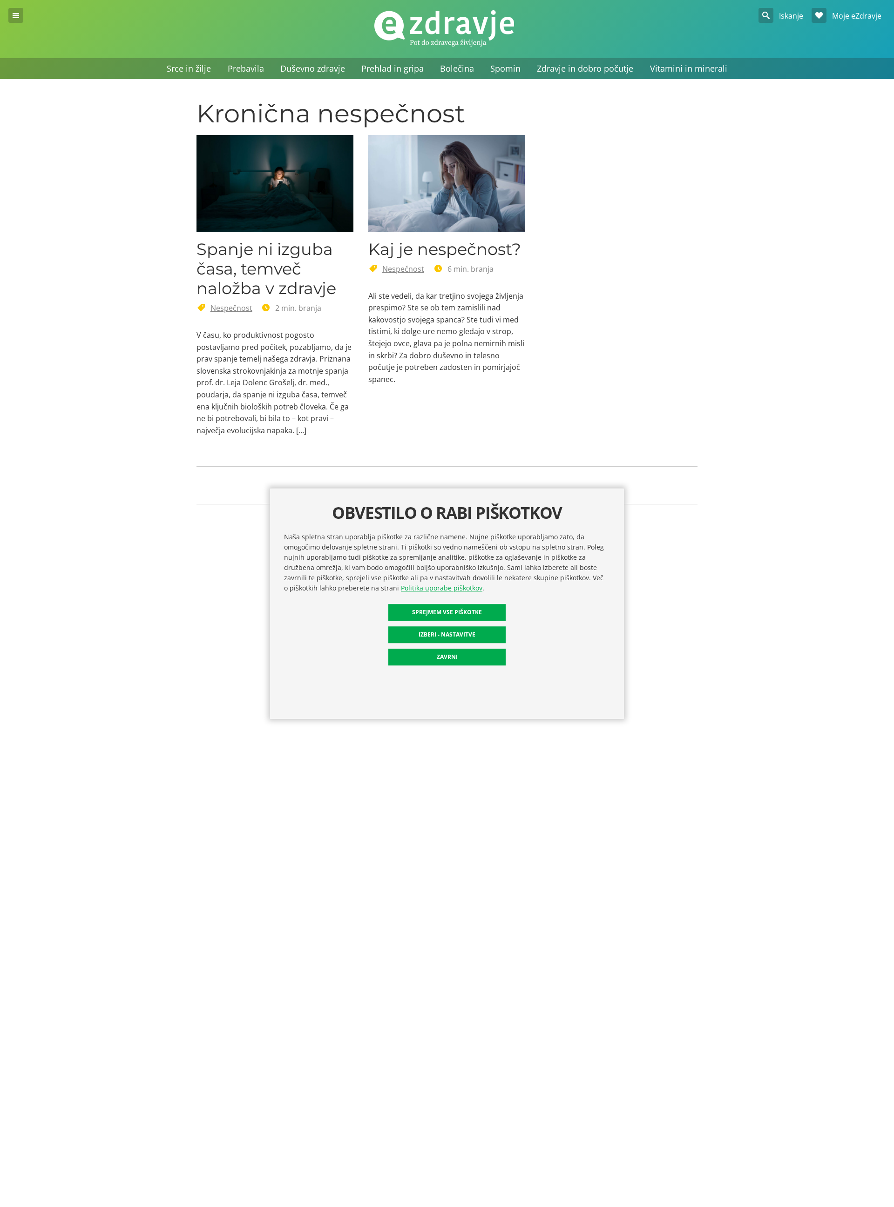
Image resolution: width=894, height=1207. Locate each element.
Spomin (505, 68)
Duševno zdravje (312, 68)
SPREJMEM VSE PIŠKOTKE (447, 612)
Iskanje (790, 16)
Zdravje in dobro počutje (585, 68)
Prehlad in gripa (392, 68)
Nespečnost (231, 308)
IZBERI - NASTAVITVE (447, 634)
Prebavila (246, 68)
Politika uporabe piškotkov (441, 587)
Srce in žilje (189, 68)
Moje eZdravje (855, 16)
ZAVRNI (447, 657)
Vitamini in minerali (688, 68)
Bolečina (457, 68)
